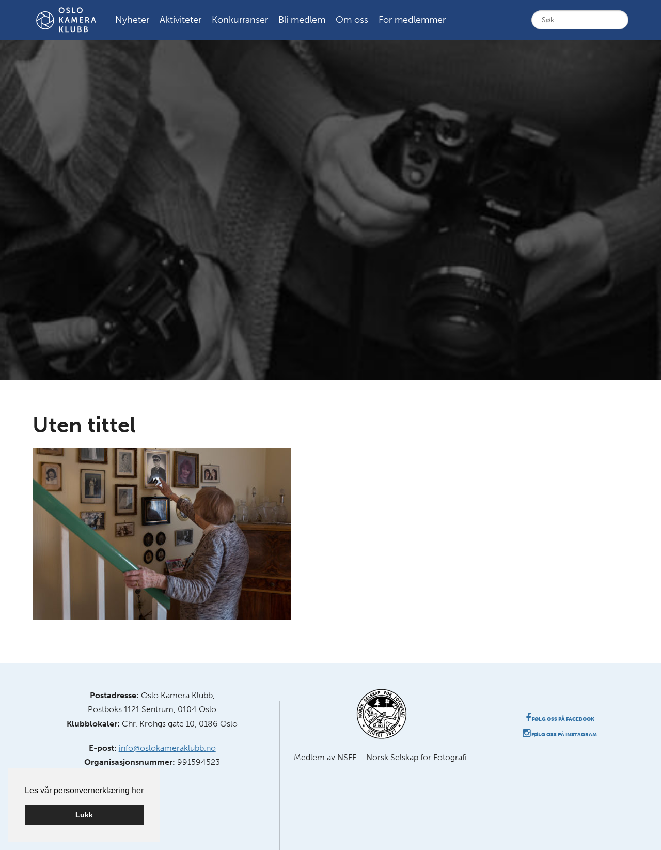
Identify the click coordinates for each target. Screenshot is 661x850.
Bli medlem (301, 19)
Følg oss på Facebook (562, 719)
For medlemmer (412, 19)
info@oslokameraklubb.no (167, 748)
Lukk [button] (84, 815)
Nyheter (132, 19)
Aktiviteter (180, 19)
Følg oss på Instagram (563, 735)
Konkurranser (240, 19)
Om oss (352, 19)
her (138, 790)
